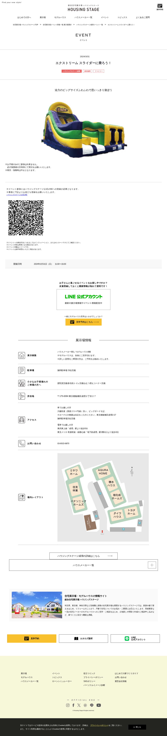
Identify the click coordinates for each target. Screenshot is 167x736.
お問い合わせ (121, 677)
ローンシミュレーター (62, 681)
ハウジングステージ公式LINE (17, 195)
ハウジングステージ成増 (71, 71)
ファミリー (99, 71)
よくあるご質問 (143, 17)
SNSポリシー (89, 681)
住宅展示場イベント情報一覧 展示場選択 (57, 25)
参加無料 (87, 71)
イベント (105, 17)
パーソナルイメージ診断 (94, 685)
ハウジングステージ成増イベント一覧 (89, 25)
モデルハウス (60, 17)
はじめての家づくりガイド (126, 673)
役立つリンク (89, 673)
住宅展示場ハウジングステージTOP (25, 25)
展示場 (43, 17)
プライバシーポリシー (93, 677)
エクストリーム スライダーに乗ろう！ (121, 25)
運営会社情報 (121, 681)
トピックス (122, 17)
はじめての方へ (24, 17)
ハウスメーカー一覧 (83, 17)
